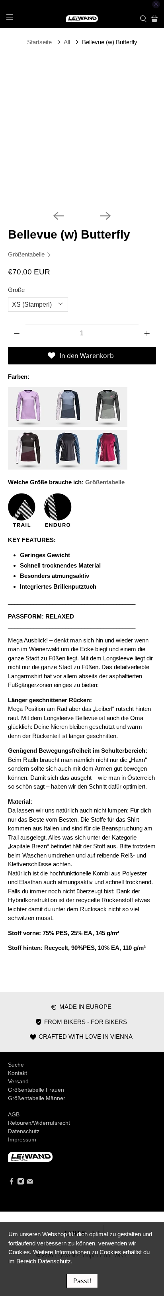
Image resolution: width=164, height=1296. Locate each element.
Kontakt (17, 1073)
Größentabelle (27, 254)
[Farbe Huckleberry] (28, 467)
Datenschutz (23, 1131)
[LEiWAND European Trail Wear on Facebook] (11, 1183)
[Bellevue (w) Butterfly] (82, 130)
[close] (156, 4)
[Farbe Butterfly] (28, 424)
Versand (18, 1081)
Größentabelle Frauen (36, 1090)
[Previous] (58, 216)
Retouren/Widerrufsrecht (39, 1123)
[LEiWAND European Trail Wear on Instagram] (20, 1183)
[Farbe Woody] (107, 424)
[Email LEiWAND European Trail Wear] (29, 1183)
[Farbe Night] (68, 467)
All (67, 42)
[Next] (105, 216)
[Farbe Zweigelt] (107, 467)
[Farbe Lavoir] (68, 424)
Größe (16, 289)
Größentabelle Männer (36, 1098)
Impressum (22, 1139)
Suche (16, 1064)
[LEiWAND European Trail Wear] (82, 18)
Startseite (39, 42)
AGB (14, 1114)
